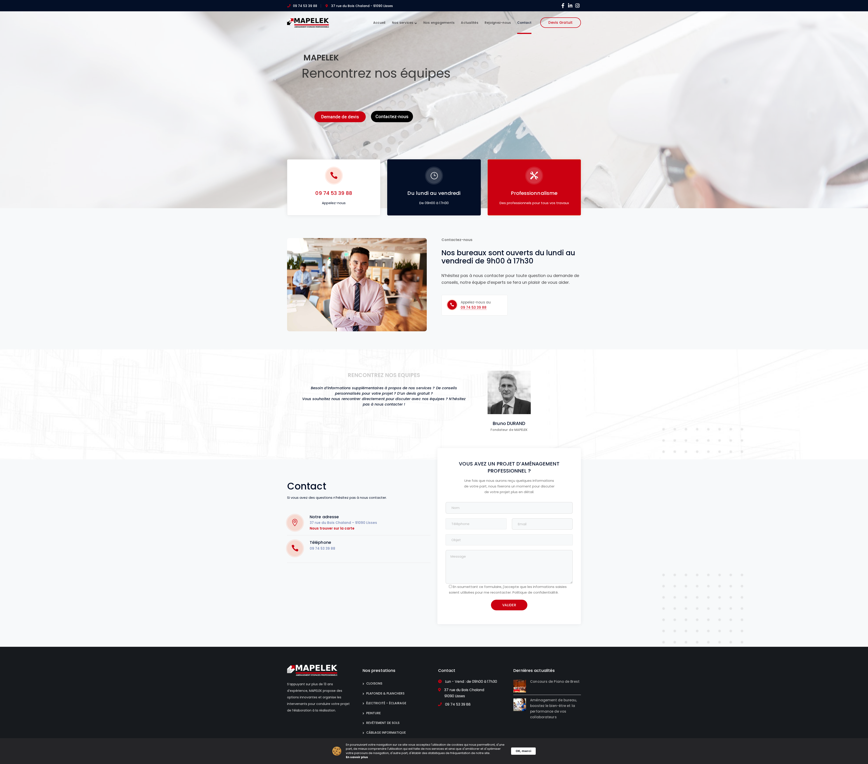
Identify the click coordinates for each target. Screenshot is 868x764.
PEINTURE (373, 713)
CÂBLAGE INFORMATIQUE (386, 732)
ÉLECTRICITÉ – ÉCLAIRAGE (386, 703)
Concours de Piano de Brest (555, 681)
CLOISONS (374, 683)
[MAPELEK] (308, 22)
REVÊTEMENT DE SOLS (382, 723)
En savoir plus (357, 757)
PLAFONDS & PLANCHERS (385, 693)
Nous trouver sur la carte (332, 528)
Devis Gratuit (560, 22)
